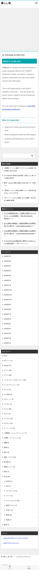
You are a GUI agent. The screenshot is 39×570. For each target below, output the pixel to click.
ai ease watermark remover (25, 233)
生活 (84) (7, 476)
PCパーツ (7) (8, 361)
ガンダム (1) (8, 404)
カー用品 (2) (8, 394)
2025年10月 (8, 299)
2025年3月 (7, 333)
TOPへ (29, 568)
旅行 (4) (6, 452)
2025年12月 (8, 290)
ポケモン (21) (8, 423)
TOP (8, 556)
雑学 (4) (6, 525)
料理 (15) (9, 515)
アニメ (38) (7, 370)
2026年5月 (7, 266)
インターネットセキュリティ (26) (15, 380)
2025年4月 (7, 328)
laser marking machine (23, 226)
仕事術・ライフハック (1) (12, 438)
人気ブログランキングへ (11, 543)
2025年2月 (7, 338)
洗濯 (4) (8, 520)
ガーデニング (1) (11, 491)
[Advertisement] (19, 28)
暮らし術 (6, 3)
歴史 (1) (6, 471)
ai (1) (5, 356)
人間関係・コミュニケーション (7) (15, 433)
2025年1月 (7, 343)
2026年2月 (7, 280)
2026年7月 (7, 256)
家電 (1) (6, 447)
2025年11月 (8, 295)
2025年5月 (7, 324)
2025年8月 (7, 309)
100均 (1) (9, 481)
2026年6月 (7, 261)
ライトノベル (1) (9, 428)
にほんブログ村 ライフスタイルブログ (15, 538)
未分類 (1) (7, 462)
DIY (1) (8, 486)
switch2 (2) (7, 365)
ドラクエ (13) (8, 418)
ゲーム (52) (7, 409)
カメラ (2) (7, 389)
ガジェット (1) (9, 399)
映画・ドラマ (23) (10, 457)
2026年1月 (7, 285)
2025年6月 (7, 319)
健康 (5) (6, 442)
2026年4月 (7, 271)
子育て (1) (9, 510)
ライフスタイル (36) (12, 500)
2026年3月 (7, 275)
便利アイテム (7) (11, 505)
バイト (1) (9, 496)
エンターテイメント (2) (11, 385)
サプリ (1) (7, 414)
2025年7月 (7, 314)
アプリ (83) (7, 375)
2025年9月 (7, 304)
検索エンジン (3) (9, 467)
